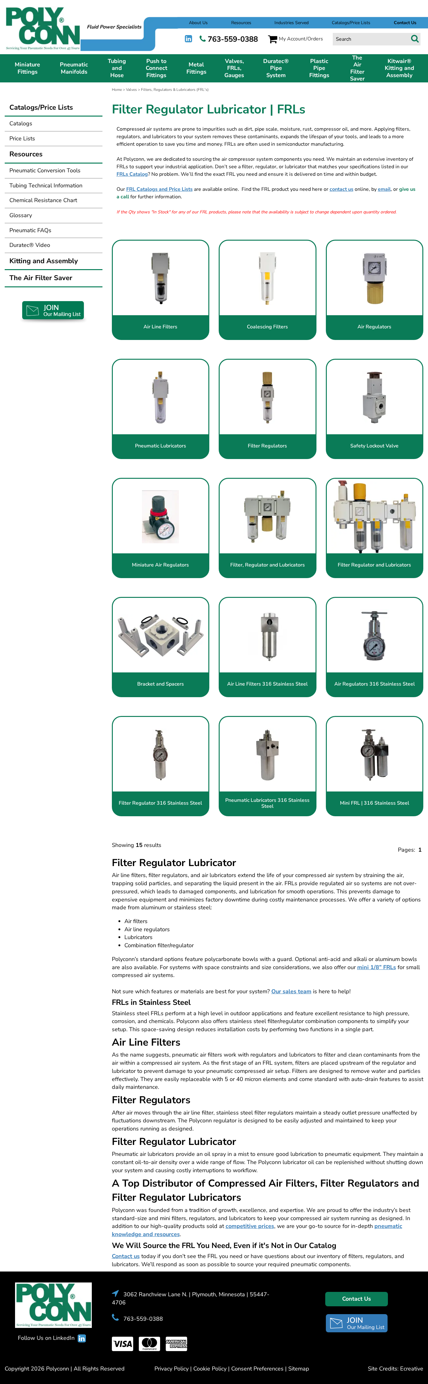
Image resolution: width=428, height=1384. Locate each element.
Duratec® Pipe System (276, 68)
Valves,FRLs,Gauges (234, 68)
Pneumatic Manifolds (74, 68)
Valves (131, 89)
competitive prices (250, 1226)
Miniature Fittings (27, 68)
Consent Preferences (257, 1368)
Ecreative (411, 1368)
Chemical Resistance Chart (43, 200)
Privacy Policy (171, 1368)
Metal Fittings (196, 68)
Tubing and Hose (117, 68)
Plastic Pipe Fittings (319, 68)
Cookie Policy (210, 1368)
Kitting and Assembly (43, 261)
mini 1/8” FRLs (376, 967)
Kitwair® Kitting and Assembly (399, 68)
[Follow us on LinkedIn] (188, 39)
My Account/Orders (301, 38)
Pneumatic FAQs (30, 230)
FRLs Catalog (132, 174)
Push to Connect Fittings (156, 68)
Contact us (126, 1256)
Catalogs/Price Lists (351, 23)
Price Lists (22, 138)
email (384, 189)
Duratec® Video (29, 245)
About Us (198, 23)
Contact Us (356, 1299)
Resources (241, 23)
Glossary (20, 215)
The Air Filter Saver (357, 68)
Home (117, 89)
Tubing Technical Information (45, 185)
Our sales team (291, 991)
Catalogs (20, 123)
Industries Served (291, 23)
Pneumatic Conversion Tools (45, 170)
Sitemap (298, 1368)
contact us (341, 189)
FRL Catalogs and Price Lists (159, 189)
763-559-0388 (233, 39)
